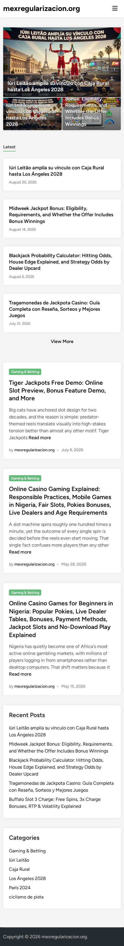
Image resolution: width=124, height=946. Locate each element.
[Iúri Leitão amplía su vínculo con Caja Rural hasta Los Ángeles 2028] (62, 62)
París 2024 (20, 887)
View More (62, 341)
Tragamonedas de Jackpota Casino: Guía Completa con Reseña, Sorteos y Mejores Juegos (54, 309)
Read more (40, 437)
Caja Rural (19, 869)
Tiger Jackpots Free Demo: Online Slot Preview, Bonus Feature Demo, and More (57, 390)
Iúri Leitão (19, 860)
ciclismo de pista (26, 897)
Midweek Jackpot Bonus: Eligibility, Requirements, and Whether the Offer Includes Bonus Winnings (61, 214)
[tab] (9, 146)
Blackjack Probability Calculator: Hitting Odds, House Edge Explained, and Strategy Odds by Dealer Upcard (60, 262)
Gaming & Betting (25, 372)
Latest (9, 146)
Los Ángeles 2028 (27, 878)
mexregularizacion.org (41, 8)
